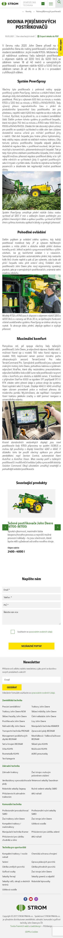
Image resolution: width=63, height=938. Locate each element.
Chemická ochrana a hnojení (44, 853)
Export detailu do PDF (49, 36)
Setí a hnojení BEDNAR (12, 743)
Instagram (36, 899)
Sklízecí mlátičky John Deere (43, 711)
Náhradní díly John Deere (13, 726)
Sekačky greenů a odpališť (42, 876)
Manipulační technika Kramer (15, 831)
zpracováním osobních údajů (40, 631)
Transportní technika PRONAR (15, 730)
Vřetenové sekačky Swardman (44, 780)
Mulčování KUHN (39, 748)
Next (58, 527)
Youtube (31, 899)
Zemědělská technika (12, 700)
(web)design (36, 926)
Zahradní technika (11, 765)
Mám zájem (60, 45)
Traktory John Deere (40, 706)
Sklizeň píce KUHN (39, 743)
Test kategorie (8, 758)
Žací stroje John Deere (41, 818)
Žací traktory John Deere (13, 818)
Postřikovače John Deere (13, 721)
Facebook (25, 899)
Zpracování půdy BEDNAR (43, 730)
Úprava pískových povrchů (43, 861)
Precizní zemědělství (11, 706)
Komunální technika (11, 804)
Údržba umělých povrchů (13, 866)
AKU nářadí (36, 793)
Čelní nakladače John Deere (43, 716)
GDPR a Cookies (31, 931)
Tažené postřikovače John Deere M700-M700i (30, 524)
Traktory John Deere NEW (14, 711)
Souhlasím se (34, 631)
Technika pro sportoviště (14, 847)
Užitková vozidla (38, 823)
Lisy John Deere (38, 721)
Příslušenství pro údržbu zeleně (45, 831)
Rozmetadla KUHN (10, 753)
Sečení (5, 861)
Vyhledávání (59, 4)
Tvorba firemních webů (19, 926)
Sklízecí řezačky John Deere (14, 716)
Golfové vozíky (9, 871)
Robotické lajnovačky (40, 881)
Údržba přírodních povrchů (43, 866)
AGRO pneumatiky (39, 753)
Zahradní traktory (10, 772)
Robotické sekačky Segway (14, 788)
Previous (5, 527)
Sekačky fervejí (8, 876)
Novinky (28, 11)
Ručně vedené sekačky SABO (44, 788)
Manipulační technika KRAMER (45, 726)
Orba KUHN (7, 748)
